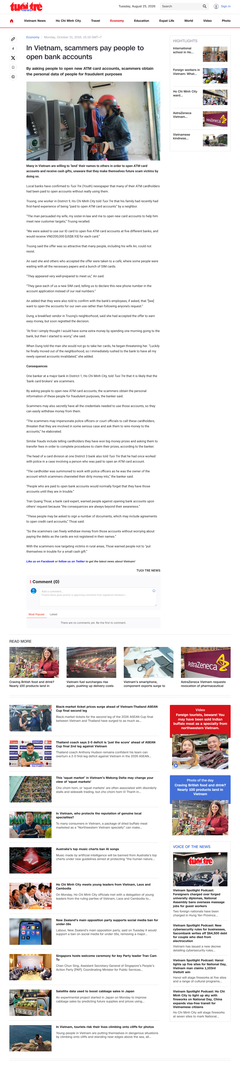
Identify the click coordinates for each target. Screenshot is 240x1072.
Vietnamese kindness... (181, 137)
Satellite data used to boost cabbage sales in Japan (95, 991)
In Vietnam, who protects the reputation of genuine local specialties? (99, 816)
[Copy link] (13, 39)
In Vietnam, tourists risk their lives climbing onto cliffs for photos (105, 1027)
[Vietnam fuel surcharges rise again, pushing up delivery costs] (91, 662)
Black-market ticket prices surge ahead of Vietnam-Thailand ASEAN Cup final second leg (107, 709)
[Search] (204, 6)
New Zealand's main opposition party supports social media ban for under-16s (107, 922)
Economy (117, 21)
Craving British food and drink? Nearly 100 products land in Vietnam (31, 684)
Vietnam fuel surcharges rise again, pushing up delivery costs (90, 684)
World (188, 21)
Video (207, 21)
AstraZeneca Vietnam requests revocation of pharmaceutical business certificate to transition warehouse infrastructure (204, 684)
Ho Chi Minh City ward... (185, 94)
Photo (226, 21)
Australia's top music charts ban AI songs (87, 849)
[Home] (11, 21)
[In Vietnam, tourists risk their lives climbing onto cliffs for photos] (30, 1038)
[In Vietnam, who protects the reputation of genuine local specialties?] (30, 825)
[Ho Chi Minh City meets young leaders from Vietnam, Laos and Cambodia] (30, 896)
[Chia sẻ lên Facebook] (13, 48)
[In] (13, 76)
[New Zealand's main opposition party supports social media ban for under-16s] (30, 931)
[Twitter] (13, 58)
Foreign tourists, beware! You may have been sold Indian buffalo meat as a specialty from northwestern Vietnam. (200, 721)
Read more (20, 641)
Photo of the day (200, 780)
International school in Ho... (183, 50)
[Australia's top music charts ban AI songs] (30, 860)
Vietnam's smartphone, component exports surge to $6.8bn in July (144, 684)
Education (141, 21)
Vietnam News (35, 21)
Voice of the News (191, 846)
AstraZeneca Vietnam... (182, 115)
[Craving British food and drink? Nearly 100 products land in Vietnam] (34, 662)
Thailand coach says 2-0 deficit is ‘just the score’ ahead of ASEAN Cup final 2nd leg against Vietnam (105, 744)
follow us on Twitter (71, 561)
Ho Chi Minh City (68, 21)
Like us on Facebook (40, 561)
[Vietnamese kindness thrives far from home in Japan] (215, 140)
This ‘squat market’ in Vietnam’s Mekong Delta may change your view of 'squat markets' (104, 780)
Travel (95, 21)
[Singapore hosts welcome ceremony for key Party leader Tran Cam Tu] (30, 967)
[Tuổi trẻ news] (26, 6)
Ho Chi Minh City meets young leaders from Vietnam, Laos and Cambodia (103, 887)
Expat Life (166, 21)
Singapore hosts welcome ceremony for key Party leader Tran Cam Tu (106, 958)
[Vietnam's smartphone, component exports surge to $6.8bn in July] (148, 662)
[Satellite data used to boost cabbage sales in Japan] (30, 1002)
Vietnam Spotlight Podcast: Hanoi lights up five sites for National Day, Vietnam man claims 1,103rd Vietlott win (199, 966)
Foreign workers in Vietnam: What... (186, 72)
